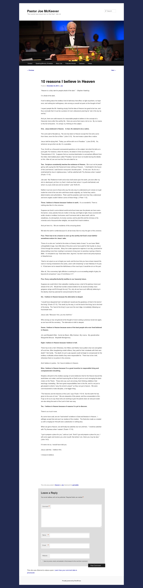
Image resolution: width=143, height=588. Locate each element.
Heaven (57, 485)
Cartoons (81, 63)
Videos (90, 63)
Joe (62, 86)
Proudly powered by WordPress (71, 581)
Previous (30, 70)
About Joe (59, 63)
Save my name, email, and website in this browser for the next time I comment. (66, 561)
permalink (76, 485)
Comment (46, 506)
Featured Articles (70, 63)
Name (45, 535)
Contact (30, 63)
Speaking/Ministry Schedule (44, 63)
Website (44, 556)
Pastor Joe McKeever (43, 11)
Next (113, 70)
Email (45, 545)
